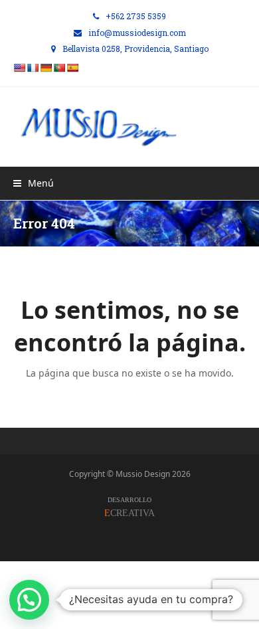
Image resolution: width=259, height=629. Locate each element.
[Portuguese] (59, 67)
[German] (46, 67)
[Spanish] (72, 67)
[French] (33, 67)
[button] (33, 183)
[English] (19, 67)
